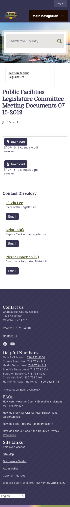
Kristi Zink (15, 230)
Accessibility (10, 468)
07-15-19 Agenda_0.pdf (23, 147)
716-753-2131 (39, 369)
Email (12, 216)
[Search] (59, 41)
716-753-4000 (22, 328)
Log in (60, 3)
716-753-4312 (37, 365)
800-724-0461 (33, 377)
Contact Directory (20, 193)
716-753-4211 (36, 361)
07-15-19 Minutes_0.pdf (23, 170)
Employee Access (14, 447)
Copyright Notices (14, 475)
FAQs (8, 396)
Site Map (8, 454)
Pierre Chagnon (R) (22, 257)
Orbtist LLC (58, 483)
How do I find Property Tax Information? (28, 424)
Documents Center (14, 461)
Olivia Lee (14, 203)
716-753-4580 (37, 373)
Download (17, 142)
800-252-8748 (50, 381)
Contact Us (10, 336)
